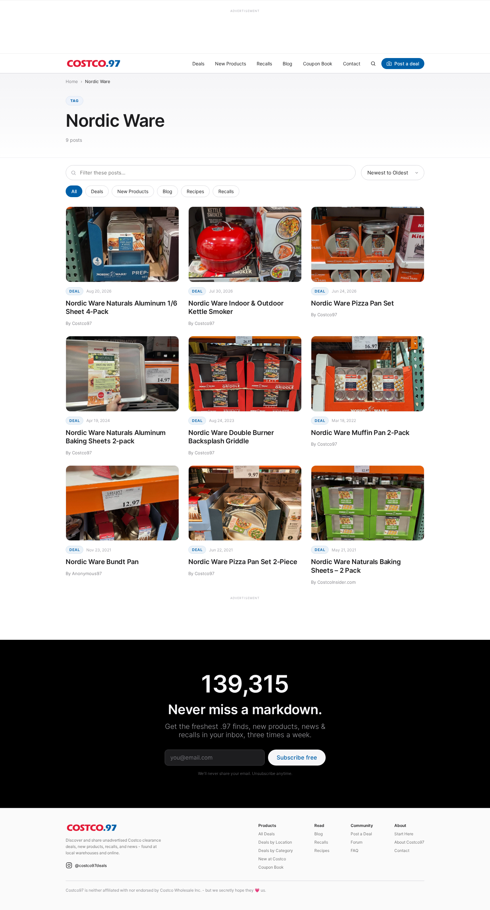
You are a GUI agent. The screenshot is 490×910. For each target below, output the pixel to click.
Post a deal (406, 63)
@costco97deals (91, 865)
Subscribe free (297, 757)
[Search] (373, 63)
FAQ (354, 850)
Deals (198, 63)
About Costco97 (409, 842)
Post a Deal (361, 833)
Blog (287, 63)
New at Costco (272, 858)
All (74, 191)
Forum (356, 842)
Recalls (264, 63)
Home (72, 81)
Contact (351, 63)
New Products (230, 63)
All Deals (266, 833)
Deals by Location (275, 842)
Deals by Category (275, 850)
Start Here (403, 833)
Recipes (195, 191)
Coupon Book (317, 63)
